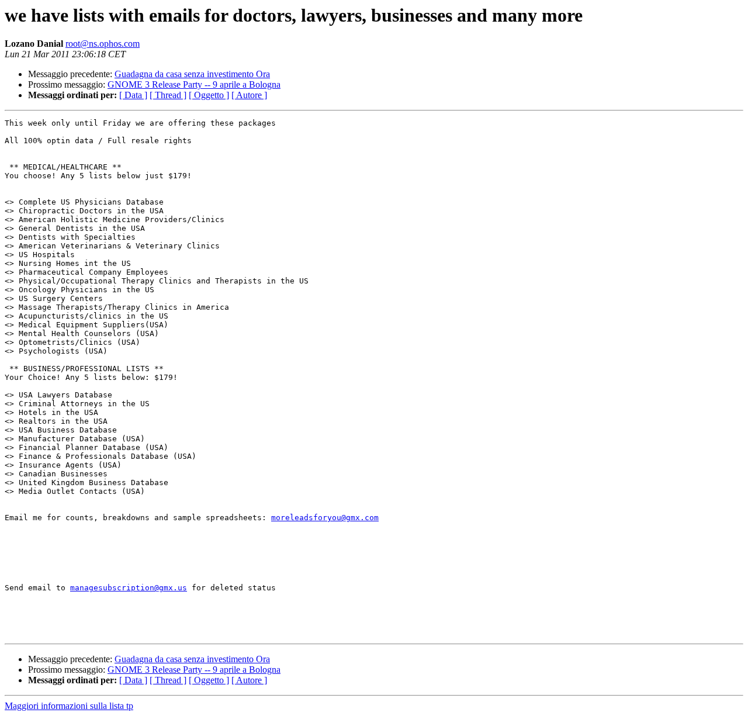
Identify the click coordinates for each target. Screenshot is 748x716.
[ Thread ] (168, 95)
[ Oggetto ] (209, 95)
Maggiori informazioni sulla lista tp (69, 706)
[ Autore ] (249, 95)
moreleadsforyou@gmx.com (325, 517)
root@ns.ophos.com (102, 44)
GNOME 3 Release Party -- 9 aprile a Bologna (194, 84)
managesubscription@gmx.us (128, 587)
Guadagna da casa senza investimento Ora (192, 74)
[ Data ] (133, 95)
